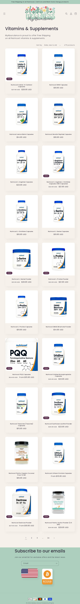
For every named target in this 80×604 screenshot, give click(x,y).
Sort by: (39, 45)
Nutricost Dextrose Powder (22, 523)
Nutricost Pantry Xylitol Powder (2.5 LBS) (58, 523)
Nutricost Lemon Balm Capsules (21, 134)
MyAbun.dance (36, 603)
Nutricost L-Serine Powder (21, 279)
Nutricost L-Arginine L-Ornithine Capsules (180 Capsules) (58, 183)
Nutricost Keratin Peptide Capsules (58, 134)
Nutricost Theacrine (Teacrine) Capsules (21, 425)
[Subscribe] (56, 563)
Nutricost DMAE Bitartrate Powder (58, 327)
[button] (4, 13)
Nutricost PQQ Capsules (21, 374)
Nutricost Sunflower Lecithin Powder (58, 424)
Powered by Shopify (47, 603)
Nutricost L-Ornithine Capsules (21, 231)
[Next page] (54, 538)
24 (48, 538)
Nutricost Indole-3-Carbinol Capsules (21, 86)
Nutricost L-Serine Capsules (58, 231)
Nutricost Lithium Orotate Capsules (58, 473)
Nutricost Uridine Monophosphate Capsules (58, 375)
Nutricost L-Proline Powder (58, 279)
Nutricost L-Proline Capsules (21, 327)
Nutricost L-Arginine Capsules (21, 182)
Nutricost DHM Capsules (58, 85)
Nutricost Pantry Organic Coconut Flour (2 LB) (21, 474)
